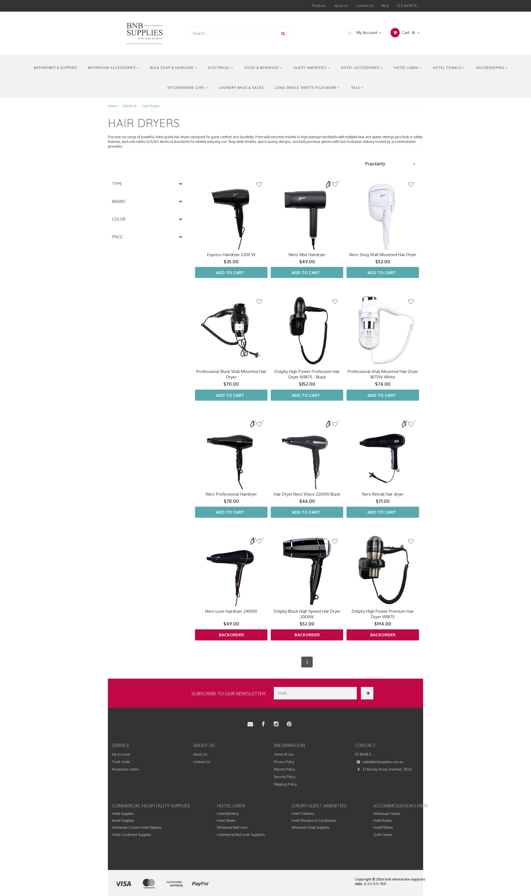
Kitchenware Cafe (186, 88)
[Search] (283, 33)
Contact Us (364, 6)
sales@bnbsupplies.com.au (383, 762)
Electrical (219, 68)
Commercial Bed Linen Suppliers (241, 835)
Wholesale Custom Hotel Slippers (137, 827)
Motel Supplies (123, 820)
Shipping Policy (285, 784)
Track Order (121, 762)
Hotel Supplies (123, 814)
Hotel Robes (382, 820)
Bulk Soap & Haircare (172, 68)
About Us (341, 6)
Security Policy (284, 777)
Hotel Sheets (226, 820)
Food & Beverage (262, 68)
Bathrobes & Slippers (55, 68)
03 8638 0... (364, 754)
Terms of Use (283, 754)
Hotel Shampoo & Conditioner (313, 820)
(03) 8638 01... (408, 6)
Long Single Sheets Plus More (306, 88)
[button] (390, 164)
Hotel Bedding (228, 814)
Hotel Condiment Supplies (131, 835)
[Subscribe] (367, 693)
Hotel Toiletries (302, 814)
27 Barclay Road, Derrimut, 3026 (387, 769)
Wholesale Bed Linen (232, 827)
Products (319, 6)
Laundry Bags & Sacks (241, 88)
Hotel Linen (406, 68)
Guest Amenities (310, 68)
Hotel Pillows (383, 827)
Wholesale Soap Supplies (310, 827)
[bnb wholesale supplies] (144, 33)
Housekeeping (491, 68)
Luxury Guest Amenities (319, 806)
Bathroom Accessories (112, 68)
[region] (148, 425)
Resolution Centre (125, 769)
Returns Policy (284, 769)
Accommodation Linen (400, 806)
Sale (356, 88)
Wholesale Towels (386, 814)
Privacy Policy (284, 762)
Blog (385, 6)
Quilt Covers (382, 835)
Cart (408, 32)
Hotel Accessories (361, 68)
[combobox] (233, 33)
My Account (367, 32)
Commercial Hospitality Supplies (151, 806)
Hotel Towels (447, 68)
